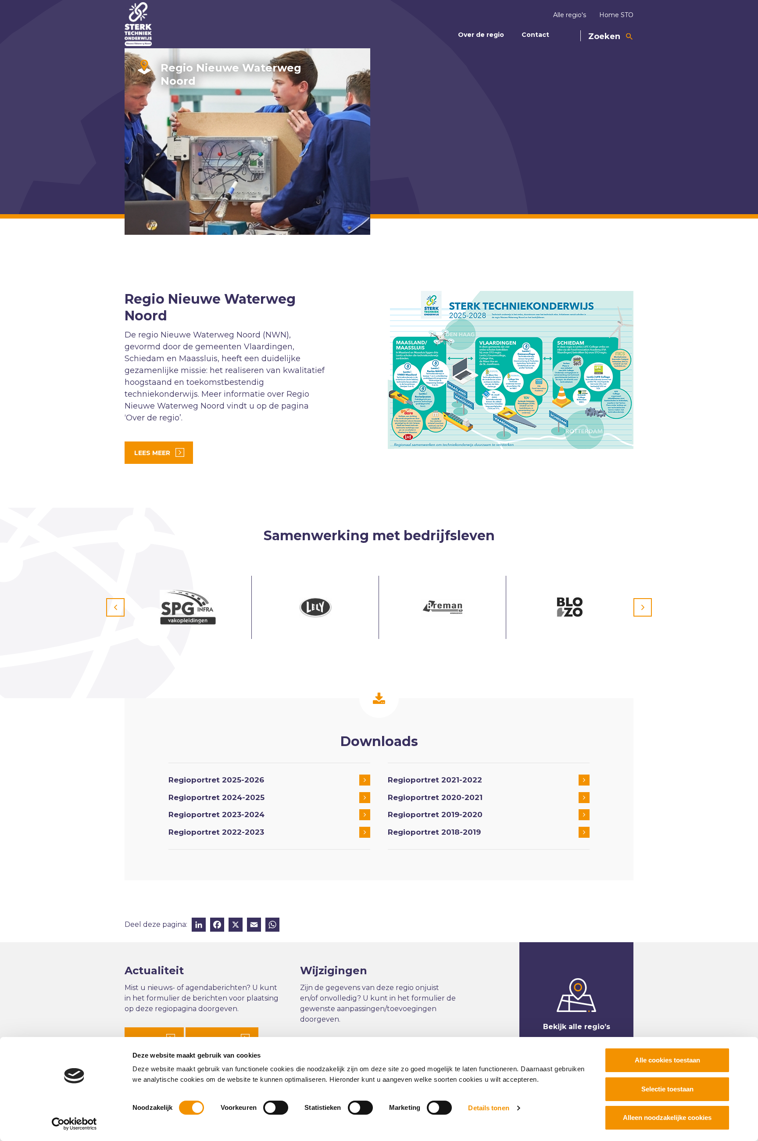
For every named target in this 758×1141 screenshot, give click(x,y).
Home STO (616, 15)
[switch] (275, 1108)
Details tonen (488, 1108)
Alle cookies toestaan (667, 1060)
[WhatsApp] (272, 926)
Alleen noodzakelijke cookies (667, 1117)
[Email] (254, 926)
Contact (535, 35)
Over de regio (481, 35)
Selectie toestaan (667, 1089)
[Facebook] (217, 926)
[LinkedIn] (199, 926)
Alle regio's (569, 15)
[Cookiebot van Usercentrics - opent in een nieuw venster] (74, 1123)
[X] (236, 926)
